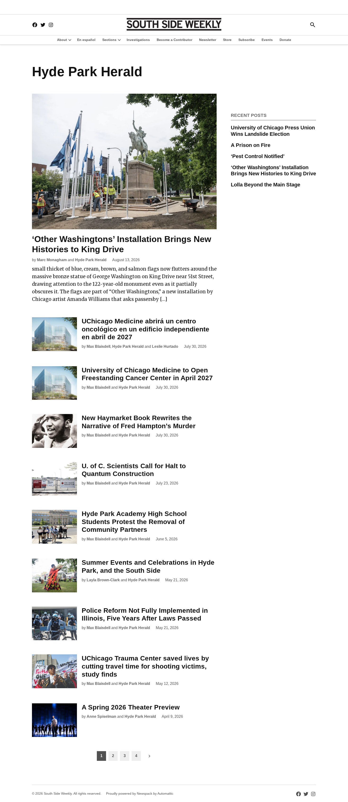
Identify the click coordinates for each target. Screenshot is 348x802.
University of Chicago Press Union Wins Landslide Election (273, 131)
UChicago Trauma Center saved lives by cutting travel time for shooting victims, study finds (145, 666)
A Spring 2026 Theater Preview (131, 707)
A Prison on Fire (250, 145)
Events (267, 40)
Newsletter (207, 40)
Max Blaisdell (98, 346)
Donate (285, 40)
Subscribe (246, 40)
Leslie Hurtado (165, 346)
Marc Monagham (52, 260)
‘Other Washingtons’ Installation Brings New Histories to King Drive (273, 170)
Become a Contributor (174, 40)
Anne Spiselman (101, 716)
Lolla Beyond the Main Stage (265, 185)
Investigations (138, 40)
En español (86, 40)
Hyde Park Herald (91, 260)
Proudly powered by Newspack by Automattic (139, 793)
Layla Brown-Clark (103, 580)
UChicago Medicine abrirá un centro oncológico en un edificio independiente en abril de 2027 (145, 329)
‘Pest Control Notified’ (258, 156)
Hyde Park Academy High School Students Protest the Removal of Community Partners (134, 521)
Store (227, 40)
